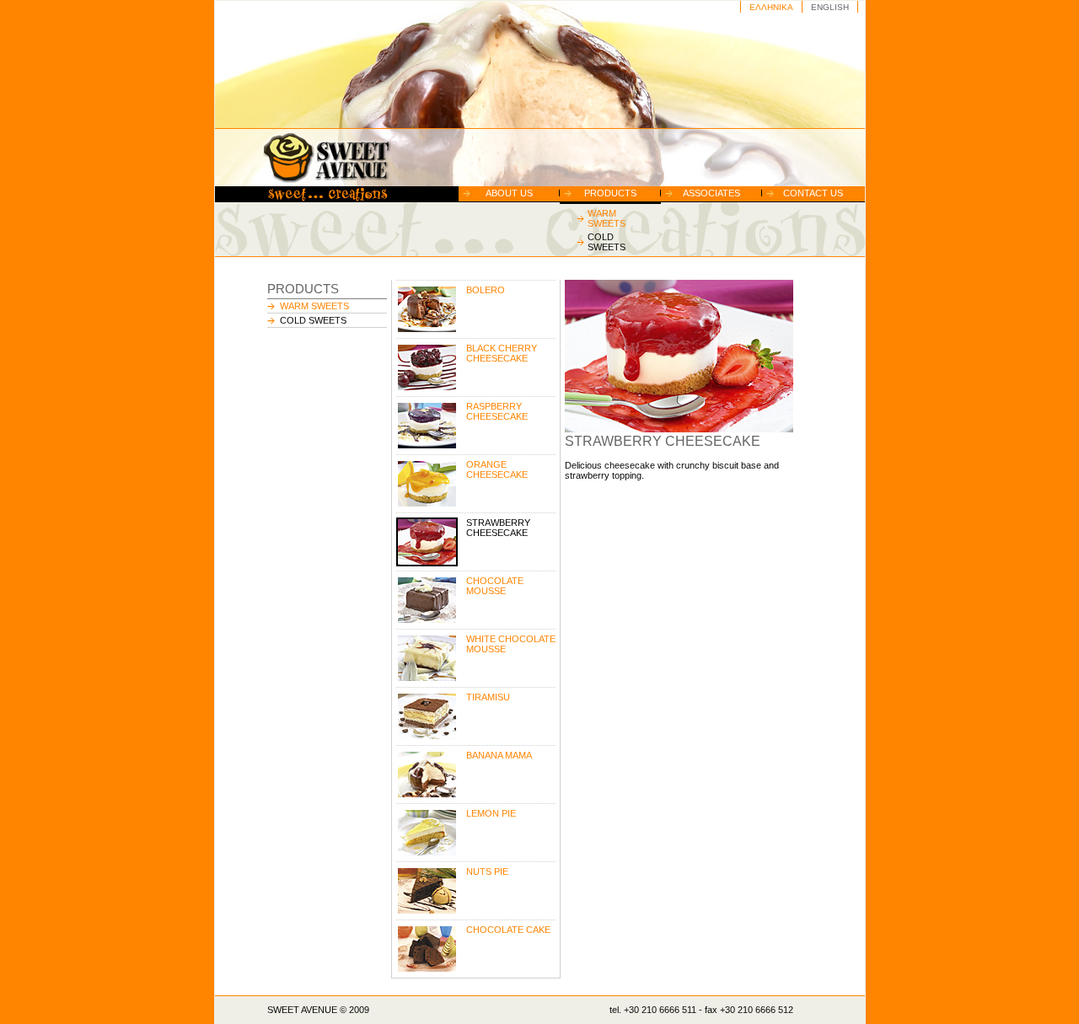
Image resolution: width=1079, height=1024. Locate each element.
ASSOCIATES (711, 193)
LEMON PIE (491, 813)
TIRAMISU (488, 697)
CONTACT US (813, 193)
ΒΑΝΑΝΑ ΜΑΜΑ (499, 755)
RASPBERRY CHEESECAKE (497, 411)
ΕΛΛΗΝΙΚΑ (771, 7)
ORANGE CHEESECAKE (497, 469)
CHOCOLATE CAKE (508, 930)
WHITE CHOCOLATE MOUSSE (511, 644)
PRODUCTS (610, 193)
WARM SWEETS (606, 218)
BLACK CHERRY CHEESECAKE (501, 353)
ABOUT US (509, 193)
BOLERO (485, 290)
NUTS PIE (487, 871)
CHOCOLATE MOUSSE (494, 586)
